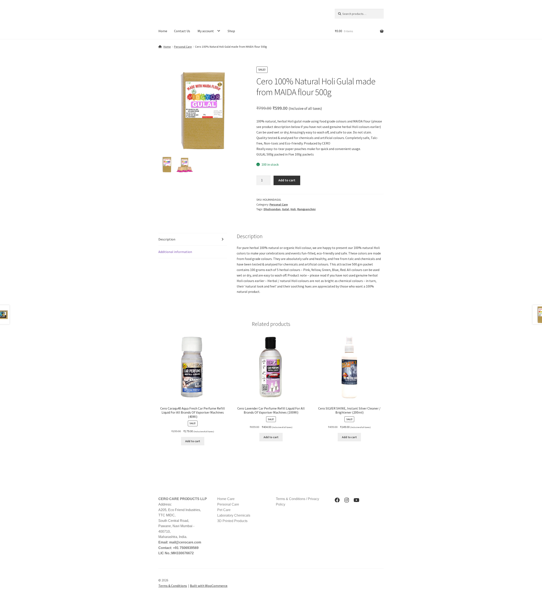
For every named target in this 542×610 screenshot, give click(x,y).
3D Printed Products (232, 521)
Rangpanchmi (306, 209)
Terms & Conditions (172, 586)
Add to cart (286, 180)
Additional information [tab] (175, 252)
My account (206, 31)
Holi (293, 209)
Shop (231, 31)
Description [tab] (166, 239)
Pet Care (224, 510)
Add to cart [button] (192, 441)
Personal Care (183, 47)
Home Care (226, 499)
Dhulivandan (272, 209)
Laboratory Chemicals (233, 515)
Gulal (285, 209)
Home (162, 31)
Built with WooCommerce (208, 586)
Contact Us (182, 31)
